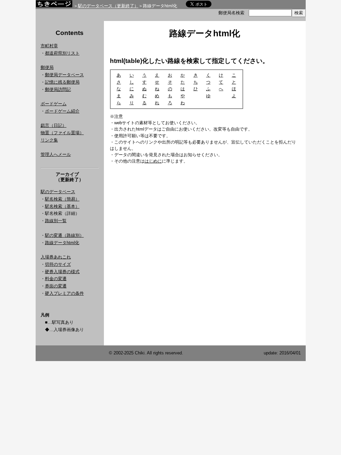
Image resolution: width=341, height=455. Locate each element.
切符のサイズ (58, 264)
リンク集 (49, 140)
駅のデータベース (58, 191)
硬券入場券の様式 (62, 271)
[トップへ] (54, 5)
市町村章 (49, 45)
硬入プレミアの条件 (64, 293)
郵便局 (47, 67)
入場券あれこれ (56, 256)
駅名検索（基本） (62, 206)
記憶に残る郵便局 (62, 82)
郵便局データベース (64, 74)
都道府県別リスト (62, 53)
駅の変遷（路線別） (64, 235)
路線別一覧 (56, 220)
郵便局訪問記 (58, 89)
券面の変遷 (56, 285)
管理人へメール (56, 154)
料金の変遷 (56, 278)
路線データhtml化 (62, 242)
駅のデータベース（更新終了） (108, 5)
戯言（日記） (54, 125)
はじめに (153, 161)
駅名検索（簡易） (62, 199)
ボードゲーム (54, 103)
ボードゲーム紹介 (62, 111)
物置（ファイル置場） (62, 132)
